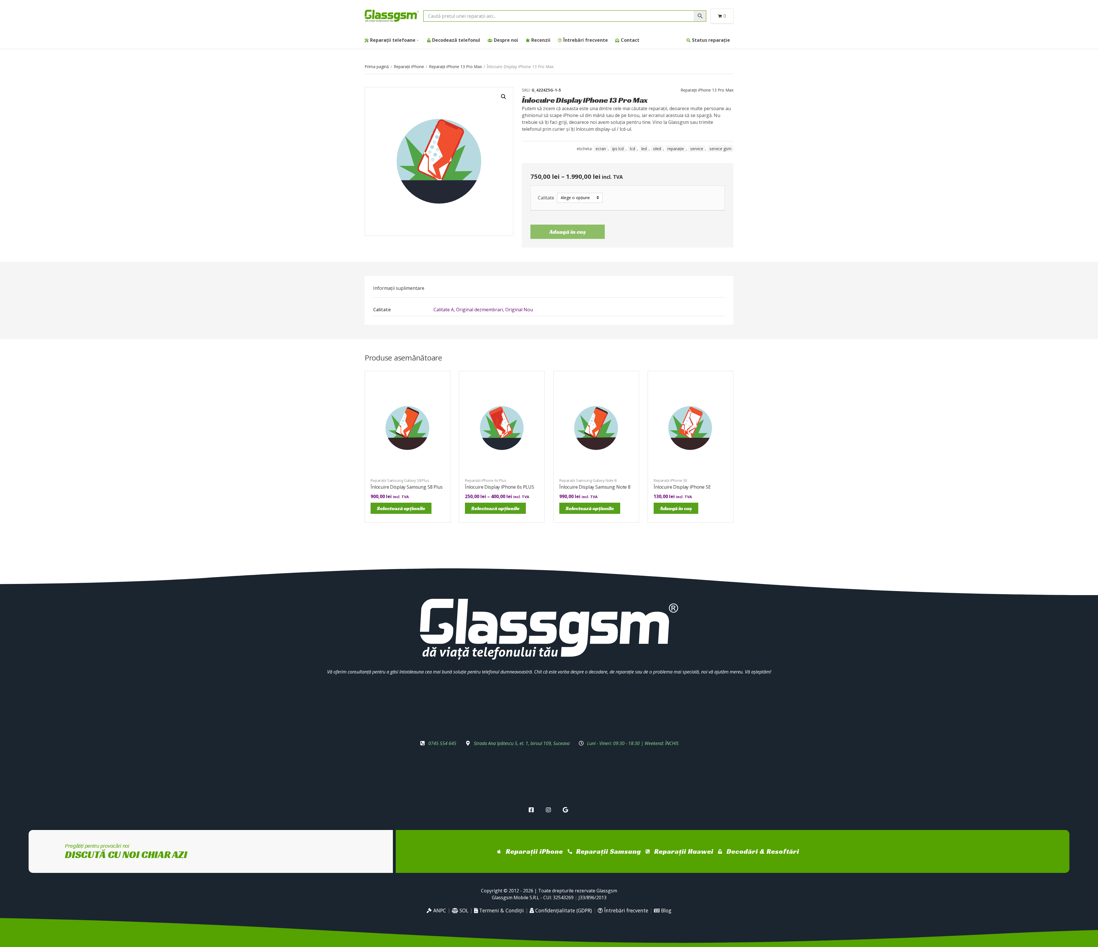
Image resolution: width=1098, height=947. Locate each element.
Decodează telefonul (456, 40)
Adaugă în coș (567, 231)
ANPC (439, 910)
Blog (665, 910)
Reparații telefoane (392, 40)
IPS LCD (618, 148)
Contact (630, 40)
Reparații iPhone (409, 66)
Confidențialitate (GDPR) (563, 910)
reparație (675, 148)
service (696, 148)
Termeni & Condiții (501, 910)
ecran (601, 148)
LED (644, 148)
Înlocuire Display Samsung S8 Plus (407, 487)
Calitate (546, 198)
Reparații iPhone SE (670, 480)
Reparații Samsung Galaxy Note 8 (587, 480)
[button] (503, 97)
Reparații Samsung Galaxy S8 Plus (400, 480)
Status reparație (711, 40)
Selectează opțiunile (401, 508)
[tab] (398, 288)
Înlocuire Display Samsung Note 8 (594, 487)
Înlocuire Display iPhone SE (682, 487)
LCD (632, 148)
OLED (657, 148)
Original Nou (519, 309)
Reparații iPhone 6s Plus (485, 480)
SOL (463, 910)
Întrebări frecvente (585, 40)
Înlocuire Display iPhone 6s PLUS (499, 487)
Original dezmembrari (479, 309)
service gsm (720, 148)
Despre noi (506, 40)
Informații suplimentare (398, 288)
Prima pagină (377, 66)
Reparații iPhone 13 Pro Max (455, 66)
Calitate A (443, 309)
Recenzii (540, 40)
